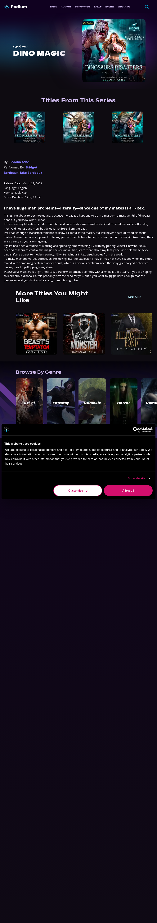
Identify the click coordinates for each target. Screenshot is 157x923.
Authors (66, 6)
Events (109, 6)
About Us (124, 6)
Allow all (128, 490)
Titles (53, 6)
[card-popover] (29, 127)
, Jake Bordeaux (30, 173)
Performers (82, 6)
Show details (136, 478)
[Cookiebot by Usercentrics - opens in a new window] (136, 430)
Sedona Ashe (19, 162)
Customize (75, 490)
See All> (134, 297)
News (97, 6)
